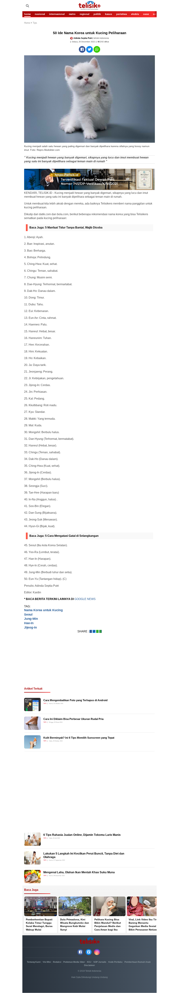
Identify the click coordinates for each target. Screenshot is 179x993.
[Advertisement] (89, 664)
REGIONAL (84, 14)
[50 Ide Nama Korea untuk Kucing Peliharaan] (82, 49)
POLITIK (97, 14)
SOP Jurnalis (99, 962)
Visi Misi (47, 962)
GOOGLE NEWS (85, 599)
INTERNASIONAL (57, 14)
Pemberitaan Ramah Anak (137, 962)
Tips (35, 23)
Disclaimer (89, 965)
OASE (146, 14)
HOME (27, 14)
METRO (72, 14)
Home (27, 23)
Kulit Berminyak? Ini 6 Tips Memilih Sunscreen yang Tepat (78, 737)
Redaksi (57, 962)
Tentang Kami (34, 962)
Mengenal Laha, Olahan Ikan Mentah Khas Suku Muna (79, 872)
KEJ (89, 962)
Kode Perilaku (115, 962)
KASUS (108, 14)
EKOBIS (135, 14)
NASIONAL (40, 14)
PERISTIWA (121, 14)
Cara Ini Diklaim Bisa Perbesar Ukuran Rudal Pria (73, 718)
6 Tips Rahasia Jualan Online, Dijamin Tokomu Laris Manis (82, 834)
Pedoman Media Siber (74, 962)
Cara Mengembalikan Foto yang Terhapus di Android (75, 700)
